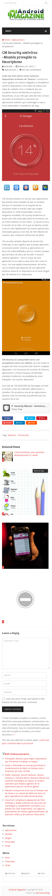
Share (8, 418)
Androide (8, 66)
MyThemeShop (43, 893)
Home (7, 39)
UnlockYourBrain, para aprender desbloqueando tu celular (29, 453)
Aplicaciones (18, 39)
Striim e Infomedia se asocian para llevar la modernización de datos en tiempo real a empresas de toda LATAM (25, 768)
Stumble (9, 423)
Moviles (8, 834)
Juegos (8, 838)
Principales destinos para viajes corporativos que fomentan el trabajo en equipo (26, 760)
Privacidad (10, 841)
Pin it (42, 418)
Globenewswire (19, 754)
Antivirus (12, 435)
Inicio (7, 857)
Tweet (30, 418)
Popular (11, 873)
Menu (8, 30)
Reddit (32, 423)
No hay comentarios (31, 69)
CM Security (23, 435)
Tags (42, 873)
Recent (27, 873)
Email (7, 845)
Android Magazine (17, 889)
